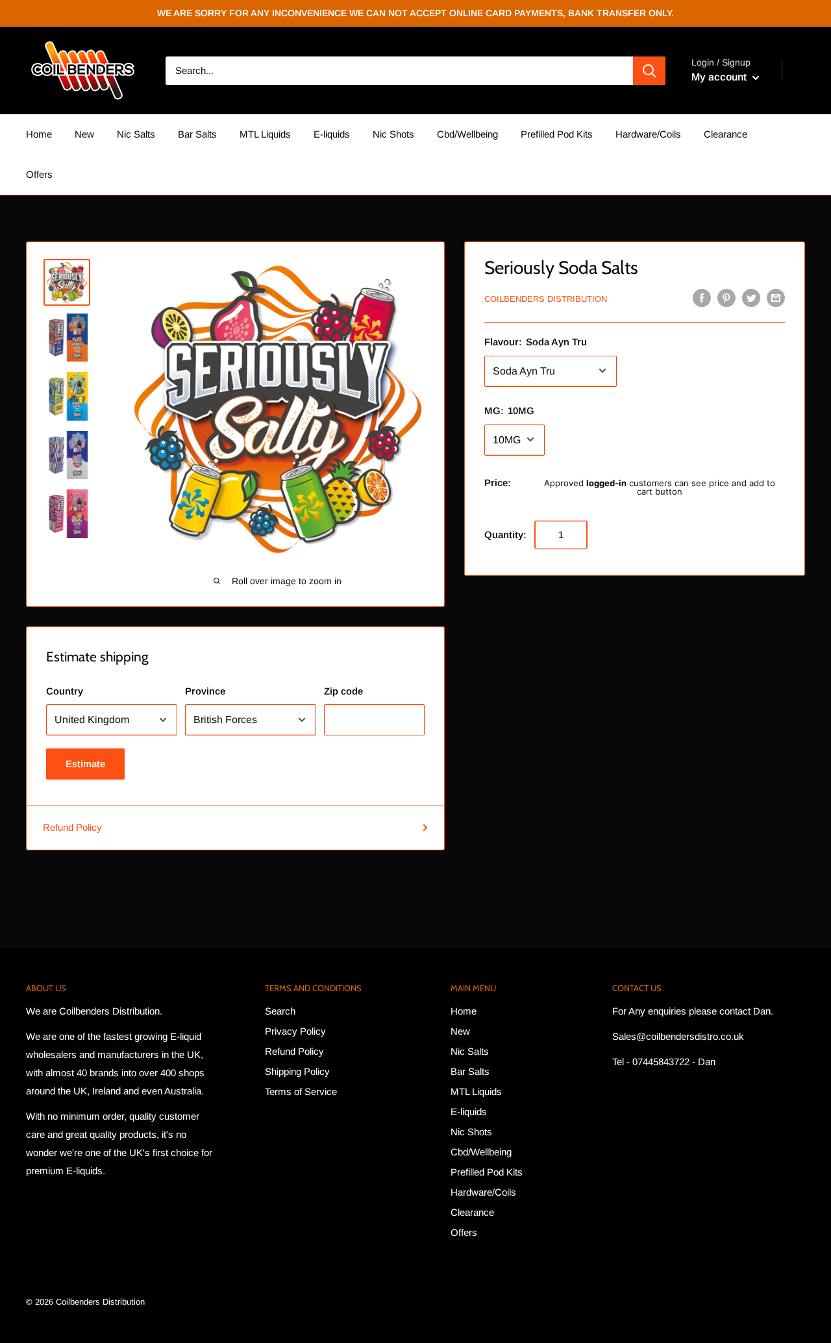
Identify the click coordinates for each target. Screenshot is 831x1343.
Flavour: (535, 341)
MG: (509, 409)
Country (64, 690)
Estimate (85, 763)
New (84, 134)
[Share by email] (776, 297)
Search (280, 1010)
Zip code (343, 690)
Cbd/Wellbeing (467, 134)
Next (786, 218)
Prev (743, 218)
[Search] (649, 70)
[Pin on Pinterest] (726, 297)
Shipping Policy (297, 1071)
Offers (39, 174)
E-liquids (332, 134)
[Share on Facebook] (702, 297)
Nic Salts (136, 134)
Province (205, 690)
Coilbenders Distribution (545, 299)
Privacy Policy (295, 1031)
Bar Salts (197, 134)
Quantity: (505, 533)
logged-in (606, 482)
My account (720, 76)
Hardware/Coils (648, 134)
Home (39, 134)
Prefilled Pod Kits (557, 134)
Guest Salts (83, 218)
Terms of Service (301, 1091)
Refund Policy (72, 827)
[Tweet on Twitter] (751, 297)
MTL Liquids (265, 134)
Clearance (725, 134)
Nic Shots (393, 134)
